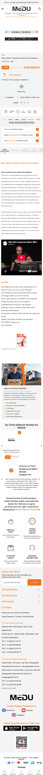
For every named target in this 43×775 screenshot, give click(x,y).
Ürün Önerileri (34, 150)
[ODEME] (24, 762)
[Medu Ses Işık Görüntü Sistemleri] (21, 8)
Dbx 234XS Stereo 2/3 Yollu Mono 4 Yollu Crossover (11, 451)
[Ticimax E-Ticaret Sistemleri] (21, 767)
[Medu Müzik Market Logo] (21, 697)
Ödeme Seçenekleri (25, 150)
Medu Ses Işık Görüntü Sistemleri (15, 613)
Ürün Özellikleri (5, 150)
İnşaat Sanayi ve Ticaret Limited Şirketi (18, 617)
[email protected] (9, 688)
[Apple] (12, 728)
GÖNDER (34, 582)
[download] (21, 742)
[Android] (31, 728)
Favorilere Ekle (19, 432)
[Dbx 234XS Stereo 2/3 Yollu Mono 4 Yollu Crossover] (11, 440)
